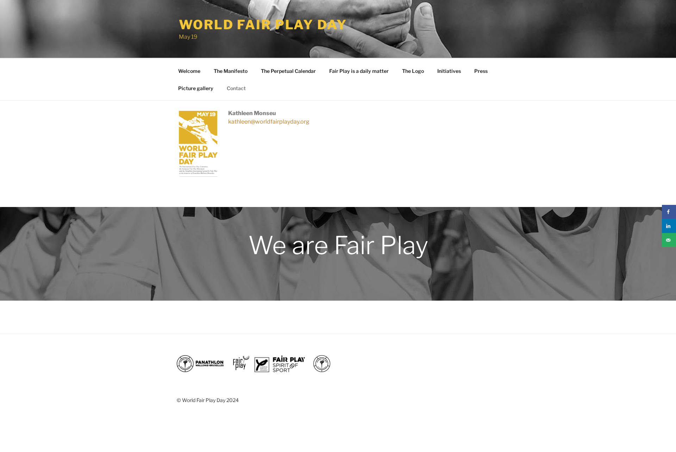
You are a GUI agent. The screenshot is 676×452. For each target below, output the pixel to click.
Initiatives (449, 71)
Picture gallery (195, 88)
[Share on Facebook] (669, 212)
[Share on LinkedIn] (669, 226)
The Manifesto (231, 71)
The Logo (413, 71)
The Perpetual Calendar (288, 71)
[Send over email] (669, 240)
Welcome (189, 71)
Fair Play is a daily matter (359, 71)
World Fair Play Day (263, 24)
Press (481, 71)
